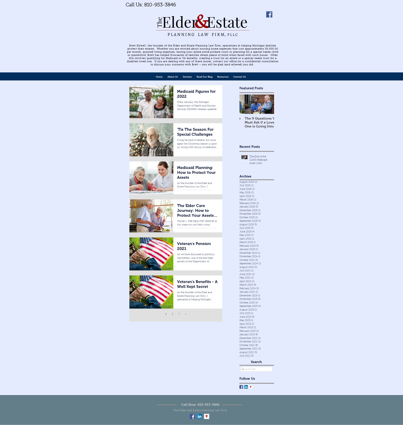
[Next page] (186, 314)
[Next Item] (269, 104)
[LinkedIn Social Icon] (246, 387)
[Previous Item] (244, 104)
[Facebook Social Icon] (192, 416)
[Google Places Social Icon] (251, 387)
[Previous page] (166, 314)
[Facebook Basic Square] (241, 387)
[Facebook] (269, 14)
